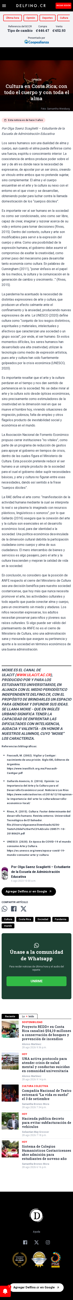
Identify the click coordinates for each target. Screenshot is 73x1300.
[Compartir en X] (23, 908)
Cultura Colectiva (35, 1086)
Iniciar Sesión (63, 5)
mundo (8, 925)
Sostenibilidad (32, 1022)
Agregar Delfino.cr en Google (26, 891)
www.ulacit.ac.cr (33, 675)
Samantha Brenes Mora (35, 1104)
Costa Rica (25, 919)
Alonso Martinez (31, 1044)
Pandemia (60, 919)
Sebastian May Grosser (35, 1132)
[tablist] (36, 1016)
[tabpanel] (36, 1095)
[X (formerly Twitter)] (36, 1242)
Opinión (30, 17)
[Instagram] (47, 1242)
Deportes (47, 17)
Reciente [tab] (10, 1016)
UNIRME (37, 981)
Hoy (24, 1054)
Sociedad (43, 919)
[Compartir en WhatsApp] (4, 909)
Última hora (12, 17)
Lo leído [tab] (28, 1016)
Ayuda (36, 1231)
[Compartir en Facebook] (14, 908)
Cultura (64, 17)
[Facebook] (25, 1242)
